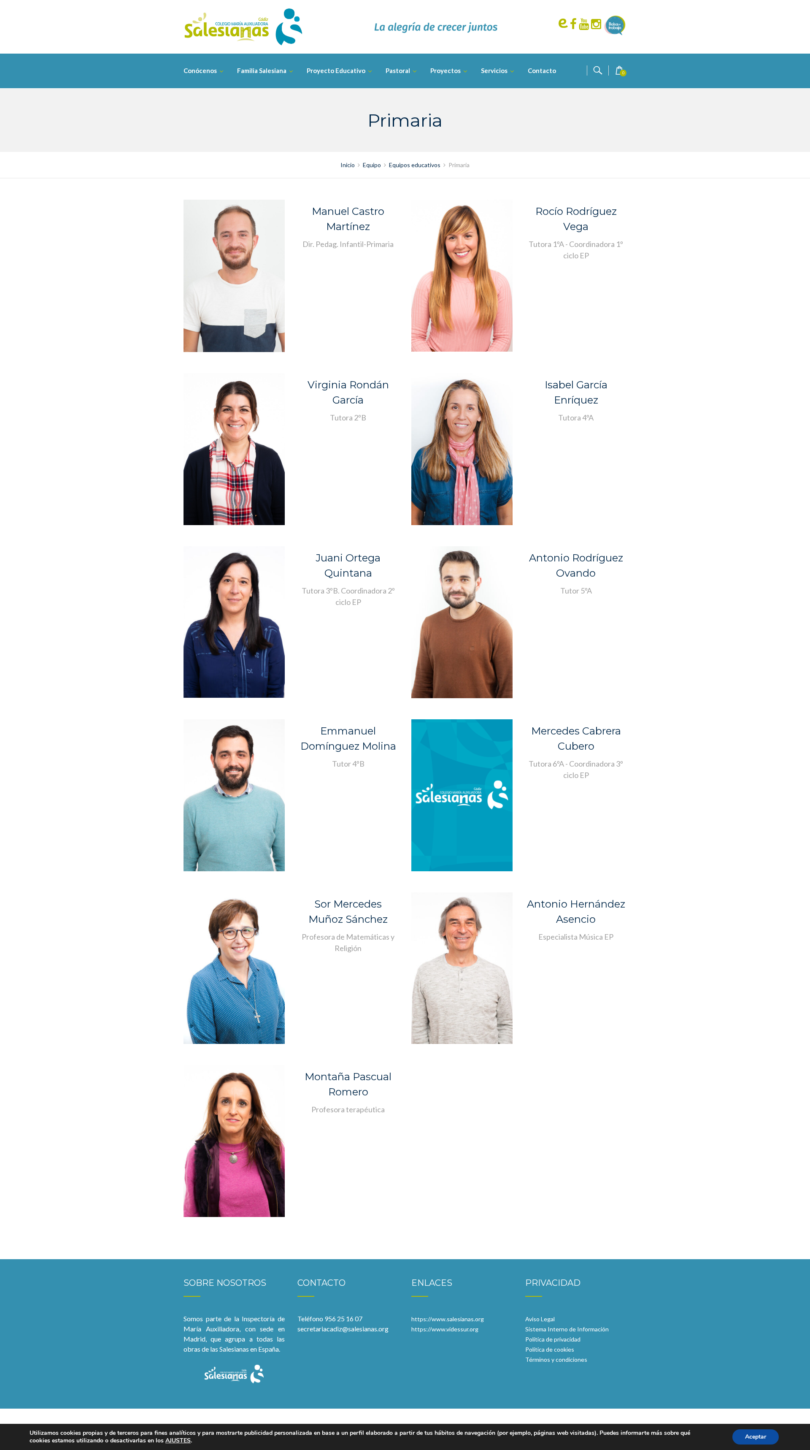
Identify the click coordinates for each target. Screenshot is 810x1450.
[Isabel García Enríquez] (462, 448)
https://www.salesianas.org (447, 1319)
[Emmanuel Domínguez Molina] (234, 794)
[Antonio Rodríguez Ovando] (462, 621)
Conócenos (200, 70)
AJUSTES (178, 1441)
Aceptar (755, 1437)
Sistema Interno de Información (567, 1329)
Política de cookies (549, 1349)
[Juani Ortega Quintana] (234, 621)
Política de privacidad (552, 1339)
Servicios (494, 70)
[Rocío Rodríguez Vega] (462, 275)
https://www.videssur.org (444, 1329)
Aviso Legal (540, 1319)
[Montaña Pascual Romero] (234, 1140)
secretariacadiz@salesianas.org (343, 1329)
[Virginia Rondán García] (234, 448)
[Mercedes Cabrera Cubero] (462, 794)
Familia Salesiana (261, 70)
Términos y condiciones (556, 1359)
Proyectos (445, 70)
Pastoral (398, 70)
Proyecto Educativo (336, 70)
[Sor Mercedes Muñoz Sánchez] (234, 967)
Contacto (542, 70)
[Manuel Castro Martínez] (234, 275)
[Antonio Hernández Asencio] (462, 967)
